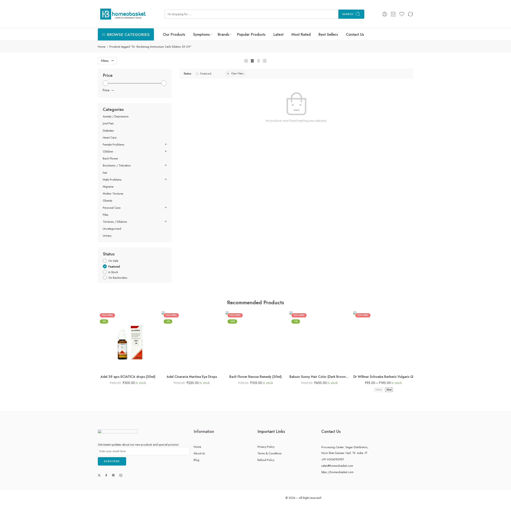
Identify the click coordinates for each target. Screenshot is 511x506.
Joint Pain (108, 123)
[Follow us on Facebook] (106, 475)
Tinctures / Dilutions (115, 222)
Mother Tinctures (113, 194)
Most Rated (301, 34)
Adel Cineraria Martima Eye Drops (191, 376)
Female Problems (113, 145)
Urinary (107, 236)
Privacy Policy (265, 447)
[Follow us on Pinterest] (113, 475)
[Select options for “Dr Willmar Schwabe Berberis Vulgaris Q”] (371, 366)
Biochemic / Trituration (117, 165)
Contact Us (355, 34)
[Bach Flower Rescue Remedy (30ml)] (255, 341)
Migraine (108, 187)
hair (105, 173)
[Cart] (393, 14)
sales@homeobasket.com (337, 466)
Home (101, 46)
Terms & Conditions (269, 453)
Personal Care (112, 208)
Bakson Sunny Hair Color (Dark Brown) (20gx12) (319, 376)
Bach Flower (110, 158)
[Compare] (139, 366)
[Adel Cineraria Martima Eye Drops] (192, 341)
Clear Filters (237, 73)
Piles (105, 215)
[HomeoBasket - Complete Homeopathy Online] (122, 14)
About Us (199, 453)
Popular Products (251, 34)
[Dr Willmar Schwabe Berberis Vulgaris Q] (383, 341)
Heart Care (110, 138)
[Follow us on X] (99, 475)
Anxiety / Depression (116, 116)
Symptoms (201, 34)
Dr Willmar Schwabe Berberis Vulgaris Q (383, 376)
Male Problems (112, 180)
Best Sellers (328, 34)
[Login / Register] (384, 14)
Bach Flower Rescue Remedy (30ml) (255, 376)
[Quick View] (131, 366)
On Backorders (117, 278)
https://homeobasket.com (337, 472)
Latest (278, 34)
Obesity (107, 201)
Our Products (174, 34)
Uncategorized (112, 229)
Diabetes (108, 131)
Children (108, 152)
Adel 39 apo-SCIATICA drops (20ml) (127, 376)
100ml (378, 390)
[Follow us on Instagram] (121, 475)
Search (347, 14)
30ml (389, 390)
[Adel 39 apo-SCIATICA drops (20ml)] (128, 341)
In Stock (113, 272)
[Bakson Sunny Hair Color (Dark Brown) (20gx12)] (319, 341)
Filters (105, 61)
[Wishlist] (123, 366)
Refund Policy (265, 460)
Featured (205, 73)
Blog (196, 460)
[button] (115, 366)
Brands (223, 34)
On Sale (113, 261)
